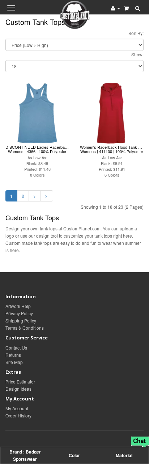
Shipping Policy (20, 320)
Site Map (14, 362)
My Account (16, 408)
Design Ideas (18, 389)
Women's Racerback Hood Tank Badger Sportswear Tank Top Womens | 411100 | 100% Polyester (112, 149)
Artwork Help (18, 306)
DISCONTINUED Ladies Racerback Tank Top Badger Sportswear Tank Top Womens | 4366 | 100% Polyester (37, 149)
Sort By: (136, 33)
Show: (137, 54)
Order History (18, 415)
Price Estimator (20, 381)
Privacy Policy (19, 313)
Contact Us (16, 347)
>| (46, 196)
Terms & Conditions (24, 328)
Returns (13, 355)
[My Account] (115, 8)
